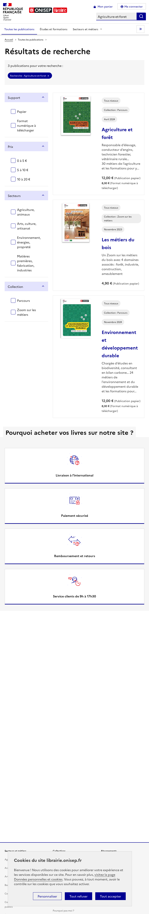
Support (14, 97)
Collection (15, 286)
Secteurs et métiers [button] (85, 29)
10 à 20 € (23, 179)
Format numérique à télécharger (26, 125)
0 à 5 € (22, 160)
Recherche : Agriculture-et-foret (28, 75)
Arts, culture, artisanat (26, 225)
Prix (10, 146)
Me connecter (133, 6)
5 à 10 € (22, 170)
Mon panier (105, 6)
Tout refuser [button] (78, 896)
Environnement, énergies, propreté (29, 242)
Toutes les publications (19, 29)
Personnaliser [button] (47, 896)
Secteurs (14, 195)
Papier (21, 111)
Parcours (23, 300)
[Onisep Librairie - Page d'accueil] (48, 10)
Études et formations (53, 29)
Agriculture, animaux (26, 211)
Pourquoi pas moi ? (63, 910)
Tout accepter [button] (110, 896)
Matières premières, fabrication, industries (25, 263)
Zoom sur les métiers (26, 312)
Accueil (9, 39)
